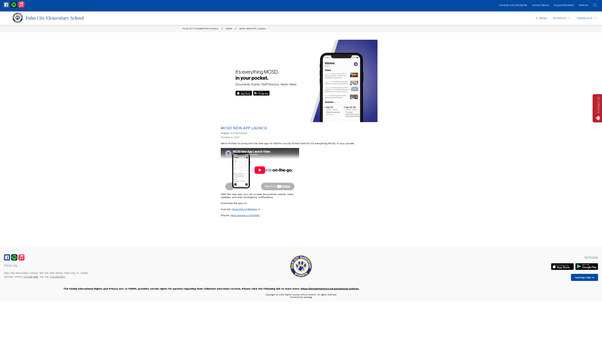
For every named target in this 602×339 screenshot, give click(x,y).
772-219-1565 (30, 276)
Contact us (598, 105)
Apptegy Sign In (584, 277)
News (229, 28)
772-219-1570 (57, 276)
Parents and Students (513, 5)
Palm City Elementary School (200, 28)
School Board (540, 5)
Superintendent (564, 5)
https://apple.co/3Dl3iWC (245, 215)
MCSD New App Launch (252, 28)
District (583, 5)
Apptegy (307, 297)
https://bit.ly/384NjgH (244, 209)
